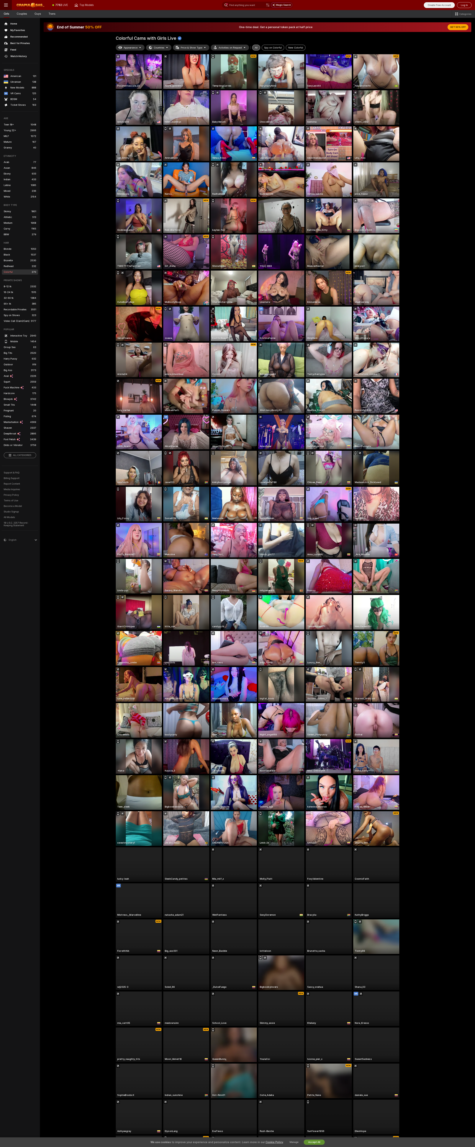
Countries (159, 47)
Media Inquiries (12, 489)
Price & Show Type (191, 47)
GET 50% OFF (458, 27)
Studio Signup (11, 511)
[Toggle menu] (6, 5)
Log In (464, 5)
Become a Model (13, 506)
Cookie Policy (274, 1142)
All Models (9, 517)
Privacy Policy (11, 495)
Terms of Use (11, 500)
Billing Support (11, 478)
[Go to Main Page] (30, 5)
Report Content (12, 484)
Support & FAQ (11, 472)
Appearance (130, 47)
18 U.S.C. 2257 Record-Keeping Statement (16, 524)
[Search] (267, 5)
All (256, 47)
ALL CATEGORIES (22, 455)
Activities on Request (230, 47)
